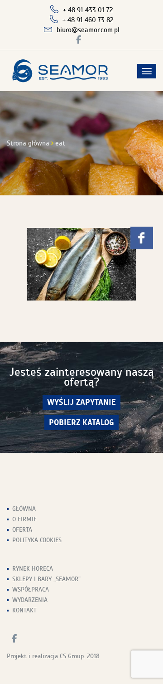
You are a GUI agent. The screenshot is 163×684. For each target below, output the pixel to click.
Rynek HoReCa (32, 568)
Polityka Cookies (37, 540)
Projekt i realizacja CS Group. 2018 (53, 656)
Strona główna (28, 143)
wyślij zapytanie (81, 402)
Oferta (22, 530)
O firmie (24, 519)
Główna (24, 509)
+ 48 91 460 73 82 (88, 20)
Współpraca (30, 589)
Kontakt (24, 610)
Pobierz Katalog (81, 422)
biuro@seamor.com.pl (88, 30)
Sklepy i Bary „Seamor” (46, 579)
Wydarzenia (30, 600)
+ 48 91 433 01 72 (88, 10)
